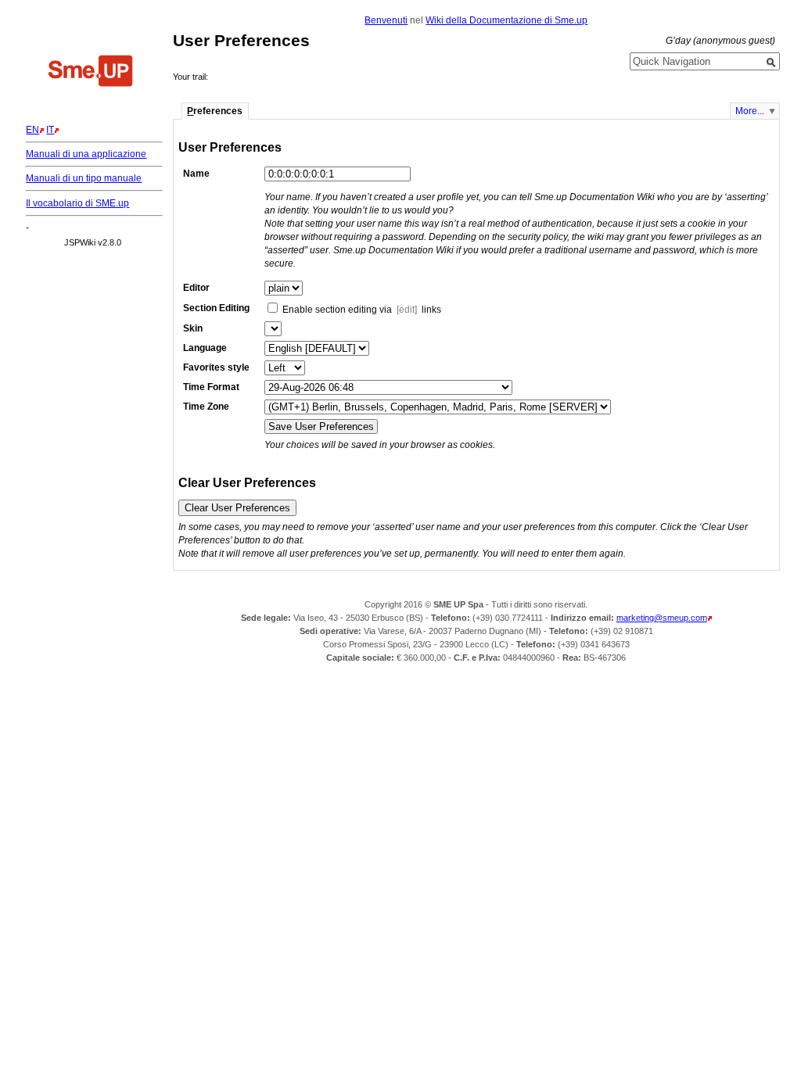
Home (91, 73)
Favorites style (216, 367)
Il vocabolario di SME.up (77, 203)
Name (196, 173)
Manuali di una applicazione (86, 154)
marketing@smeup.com (661, 617)
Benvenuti (386, 20)
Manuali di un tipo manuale (84, 178)
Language (205, 347)
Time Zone (206, 406)
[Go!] (771, 62)
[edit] (407, 309)
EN (32, 129)
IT (50, 129)
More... (749, 111)
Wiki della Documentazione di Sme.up (506, 20)
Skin (193, 328)
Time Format (211, 387)
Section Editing (216, 308)
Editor (196, 287)
